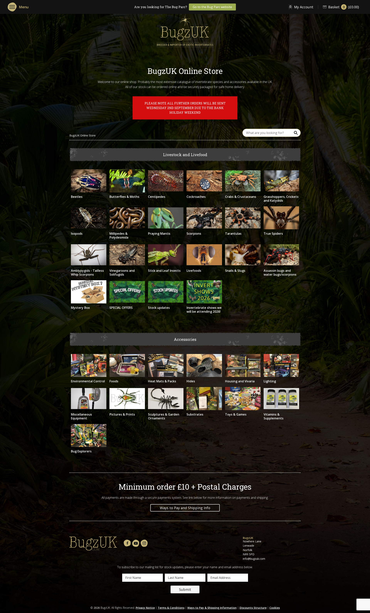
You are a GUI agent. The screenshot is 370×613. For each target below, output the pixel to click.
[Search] (296, 133)
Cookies (274, 608)
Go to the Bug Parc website (212, 7)
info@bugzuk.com (254, 559)
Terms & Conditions (171, 608)
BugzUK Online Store (82, 135)
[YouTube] (135, 543)
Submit (185, 589)
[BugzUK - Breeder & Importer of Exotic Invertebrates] (185, 29)
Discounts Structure (253, 608)
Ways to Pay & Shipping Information (212, 608)
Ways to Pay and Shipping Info (185, 507)
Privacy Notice (145, 608)
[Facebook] (127, 543)
